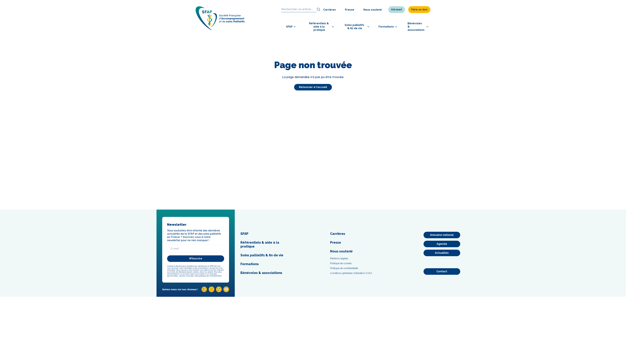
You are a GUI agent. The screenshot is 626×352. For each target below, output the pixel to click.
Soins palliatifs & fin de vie (261, 255)
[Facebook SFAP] (211, 291)
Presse (349, 9)
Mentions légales (339, 258)
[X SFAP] (219, 291)
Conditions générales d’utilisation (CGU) (351, 273)
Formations (249, 264)
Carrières (329, 9)
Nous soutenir (372, 9)
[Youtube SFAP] (226, 291)
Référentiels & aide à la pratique (259, 244)
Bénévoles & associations (261, 273)
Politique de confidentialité (344, 268)
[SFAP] (220, 29)
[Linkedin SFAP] (204, 291)
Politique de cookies (341, 263)
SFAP (244, 234)
